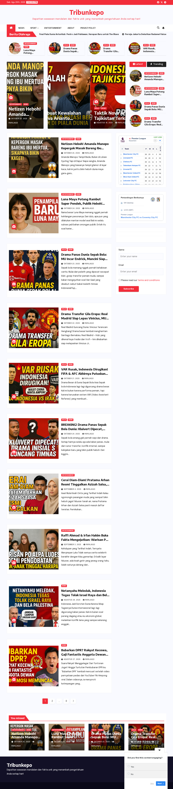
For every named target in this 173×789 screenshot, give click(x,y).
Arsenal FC (127, 169)
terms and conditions (149, 280)
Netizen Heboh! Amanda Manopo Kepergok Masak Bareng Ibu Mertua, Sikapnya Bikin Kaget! (85, 148)
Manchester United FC (131, 173)
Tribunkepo (86, 12)
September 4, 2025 (73, 489)
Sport (33, 28)
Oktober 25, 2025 (19, 119)
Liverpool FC (128, 158)
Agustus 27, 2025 (72, 659)
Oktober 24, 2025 (72, 208)
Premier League (139, 138)
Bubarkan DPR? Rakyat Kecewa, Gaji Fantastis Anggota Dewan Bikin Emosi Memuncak (84, 654)
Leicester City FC (130, 181)
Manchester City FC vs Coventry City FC (139, 217)
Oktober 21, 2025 (72, 378)
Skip (152, 783)
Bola (95, 45)
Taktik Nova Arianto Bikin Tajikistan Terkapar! (80, 115)
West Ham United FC (131, 177)
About (71, 28)
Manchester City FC (131, 154)
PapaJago (82, 123)
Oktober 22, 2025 (72, 323)
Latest (139, 64)
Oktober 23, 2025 (72, 264)
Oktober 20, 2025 (72, 434)
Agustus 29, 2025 (72, 600)
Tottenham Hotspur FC (132, 165)
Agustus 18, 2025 (65, 123)
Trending (158, 64)
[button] (158, 28)
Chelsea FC (127, 162)
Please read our (140, 280)
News (21, 28)
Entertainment (53, 28)
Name (121, 250)
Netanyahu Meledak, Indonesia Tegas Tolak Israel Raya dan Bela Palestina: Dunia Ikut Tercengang (85, 595)
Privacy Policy (88, 28)
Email (121, 265)
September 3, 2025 (73, 545)
